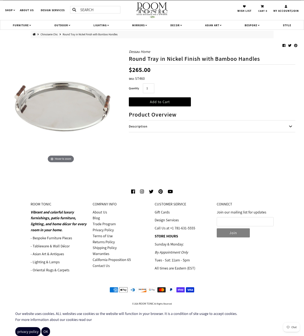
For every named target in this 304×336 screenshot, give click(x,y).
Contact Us (101, 265)
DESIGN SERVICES (53, 10)
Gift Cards (162, 212)
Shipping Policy (105, 247)
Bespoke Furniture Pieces (52, 238)
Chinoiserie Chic (50, 34)
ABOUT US (27, 10)
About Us (100, 212)
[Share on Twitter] (290, 45)
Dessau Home (139, 51)
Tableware (41, 246)
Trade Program (104, 224)
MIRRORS (138, 25)
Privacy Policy (103, 230)
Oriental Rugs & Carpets (51, 270)
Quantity (134, 88)
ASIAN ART (212, 25)
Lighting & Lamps (46, 262)
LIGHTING (100, 25)
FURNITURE (21, 25)
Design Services (167, 220)
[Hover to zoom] (61, 102)
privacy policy (27, 331)
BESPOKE (251, 25)
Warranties (101, 253)
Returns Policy (104, 241)
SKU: (131, 79)
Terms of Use (103, 236)
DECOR (175, 25)
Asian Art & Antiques (48, 253)
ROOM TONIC (146, 303)
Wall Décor (61, 246)
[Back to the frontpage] (35, 34)
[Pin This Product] (295, 45)
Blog (96, 218)
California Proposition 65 (112, 259)
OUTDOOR (61, 25)
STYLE (287, 25)
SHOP (9, 10)
